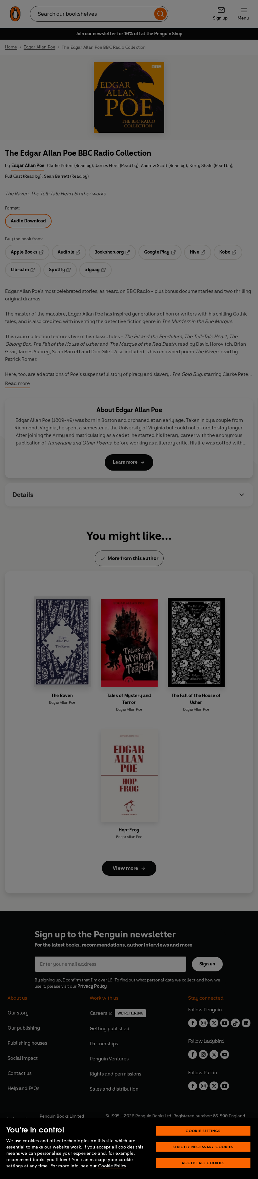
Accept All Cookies (203, 1162)
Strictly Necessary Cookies (203, 1146)
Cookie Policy (112, 1166)
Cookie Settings (203, 1130)
